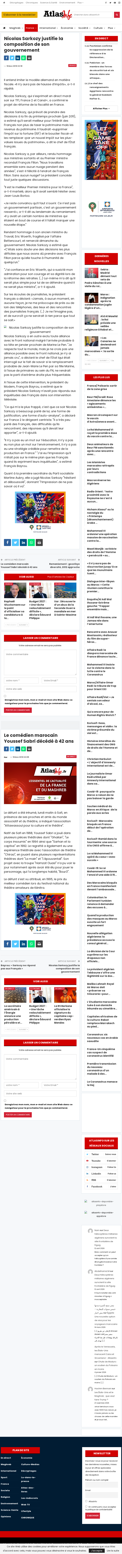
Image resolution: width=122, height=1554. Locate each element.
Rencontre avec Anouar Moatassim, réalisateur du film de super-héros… (102, 637)
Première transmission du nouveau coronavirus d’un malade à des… (101, 1068)
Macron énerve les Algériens (99, 482)
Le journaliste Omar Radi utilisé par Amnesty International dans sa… (101, 778)
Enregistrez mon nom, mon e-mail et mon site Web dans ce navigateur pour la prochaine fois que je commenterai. (38, 701)
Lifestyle (26, 1511)
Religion (5, 1496)
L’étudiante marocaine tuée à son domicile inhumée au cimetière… (102, 1005)
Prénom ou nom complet (96, 1480)
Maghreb (15, 28)
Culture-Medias (30, 1464)
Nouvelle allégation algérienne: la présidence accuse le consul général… (101, 938)
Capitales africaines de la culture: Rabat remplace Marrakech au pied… (102, 1021)
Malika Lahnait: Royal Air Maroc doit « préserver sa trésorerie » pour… (100, 989)
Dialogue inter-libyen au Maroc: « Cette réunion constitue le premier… (100, 586)
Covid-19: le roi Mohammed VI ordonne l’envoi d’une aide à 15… (102, 871)
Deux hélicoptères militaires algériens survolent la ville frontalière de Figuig (106, 1238)
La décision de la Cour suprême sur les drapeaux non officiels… (101, 956)
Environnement (67, 2)
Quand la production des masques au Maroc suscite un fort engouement (102, 920)
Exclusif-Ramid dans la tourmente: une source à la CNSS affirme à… (102, 842)
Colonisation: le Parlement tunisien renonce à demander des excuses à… (100, 902)
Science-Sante (9, 1510)
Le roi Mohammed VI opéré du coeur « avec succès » (101, 857)
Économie (67, 28)
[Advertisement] (101, 1112)
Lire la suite (113, 1551)
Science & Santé (48, 2)
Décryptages (16, 2)
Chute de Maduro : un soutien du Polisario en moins (106, 1365)
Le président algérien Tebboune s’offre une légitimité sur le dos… (101, 973)
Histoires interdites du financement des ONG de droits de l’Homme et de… (102, 746)
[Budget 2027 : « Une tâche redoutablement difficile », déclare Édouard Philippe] (40, 590)
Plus (80, 2)
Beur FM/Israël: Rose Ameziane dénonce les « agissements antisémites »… (101, 402)
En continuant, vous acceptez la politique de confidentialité (100, 1508)
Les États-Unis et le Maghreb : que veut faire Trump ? (105, 1396)
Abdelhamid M (102, 1271)
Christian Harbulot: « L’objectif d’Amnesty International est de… (101, 762)
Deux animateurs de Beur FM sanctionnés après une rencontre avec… (100, 449)
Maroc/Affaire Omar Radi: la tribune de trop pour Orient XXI (101, 686)
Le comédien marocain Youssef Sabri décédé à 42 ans (19, 565)
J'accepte (96, 1550)
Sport (4, 1477)
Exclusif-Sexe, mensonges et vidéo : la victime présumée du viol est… (102, 728)
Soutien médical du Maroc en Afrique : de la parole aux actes (102, 810)
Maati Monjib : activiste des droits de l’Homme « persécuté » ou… (101, 552)
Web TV (25, 1504)
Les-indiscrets (29, 1498)
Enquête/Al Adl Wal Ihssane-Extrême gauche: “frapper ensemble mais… (99, 604)
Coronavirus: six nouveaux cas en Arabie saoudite (102, 1038)
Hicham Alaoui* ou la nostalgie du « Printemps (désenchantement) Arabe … (100, 516)
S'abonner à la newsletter (19, 15)
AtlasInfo (92, 1501)
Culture (98, 28)
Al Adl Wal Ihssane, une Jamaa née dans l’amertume (102, 621)
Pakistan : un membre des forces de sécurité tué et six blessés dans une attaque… (102, 70)
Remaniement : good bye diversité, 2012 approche (64, 565)
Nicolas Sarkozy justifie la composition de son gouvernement (64, 968)
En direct (59, 584)
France (30, 28)
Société (83, 28)
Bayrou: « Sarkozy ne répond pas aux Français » (18, 967)
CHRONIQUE (27, 1517)
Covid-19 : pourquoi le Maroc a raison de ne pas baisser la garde (101, 795)
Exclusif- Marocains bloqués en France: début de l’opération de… (100, 826)
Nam (97, 1230)
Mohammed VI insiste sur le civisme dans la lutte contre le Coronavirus (101, 669)
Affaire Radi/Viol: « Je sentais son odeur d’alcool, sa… (100, 700)
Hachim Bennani (103, 1388)
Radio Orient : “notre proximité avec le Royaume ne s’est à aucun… (100, 496)
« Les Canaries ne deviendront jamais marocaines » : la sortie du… (100, 346)
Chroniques (32, 2)
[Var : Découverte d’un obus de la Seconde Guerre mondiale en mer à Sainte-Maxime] (65, 590)
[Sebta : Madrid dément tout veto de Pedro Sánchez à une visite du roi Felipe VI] (91, 273)
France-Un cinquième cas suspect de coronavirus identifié (101, 1052)
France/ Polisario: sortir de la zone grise (102, 387)
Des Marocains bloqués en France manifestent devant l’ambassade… (102, 886)
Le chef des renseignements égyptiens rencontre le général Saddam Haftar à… (101, 91)
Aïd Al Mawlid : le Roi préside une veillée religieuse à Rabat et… (101, 323)
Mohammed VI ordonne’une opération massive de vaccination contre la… (102, 535)
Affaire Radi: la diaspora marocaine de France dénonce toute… (102, 653)
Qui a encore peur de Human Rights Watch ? (101, 713)
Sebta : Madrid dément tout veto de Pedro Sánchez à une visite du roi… (101, 278)
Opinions (6, 1516)
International (48, 28)
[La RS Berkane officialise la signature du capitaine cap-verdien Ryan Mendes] (65, 995)
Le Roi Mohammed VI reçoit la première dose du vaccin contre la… (102, 433)
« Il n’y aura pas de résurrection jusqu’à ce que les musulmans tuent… (102, 568)
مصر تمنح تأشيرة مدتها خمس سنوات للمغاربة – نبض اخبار (105, 1309)
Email (88, 1490)
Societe (5, 1490)
